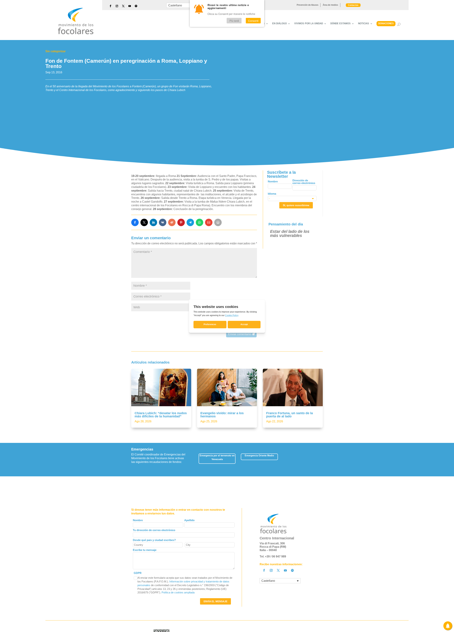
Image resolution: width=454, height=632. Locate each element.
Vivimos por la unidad (308, 23)
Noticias (363, 23)
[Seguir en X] (123, 6)
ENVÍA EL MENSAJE (215, 601)
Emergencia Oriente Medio (259, 455)
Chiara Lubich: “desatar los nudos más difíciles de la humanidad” (161, 414)
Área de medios (330, 5)
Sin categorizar (55, 51)
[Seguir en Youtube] (129, 6)
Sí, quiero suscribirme (296, 205)
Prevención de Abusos (307, 5)
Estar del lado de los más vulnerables (289, 233)
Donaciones (386, 23)
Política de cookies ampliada (178, 592)
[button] (322, 459)
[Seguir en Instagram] (116, 6)
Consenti (253, 20)
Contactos (353, 5)
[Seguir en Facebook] (110, 6)
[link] (135, 222)
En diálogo (279, 23)
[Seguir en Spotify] (136, 6)
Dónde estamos (340, 23)
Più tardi (234, 20)
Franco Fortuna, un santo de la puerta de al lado (289, 414)
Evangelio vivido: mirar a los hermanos (222, 414)
